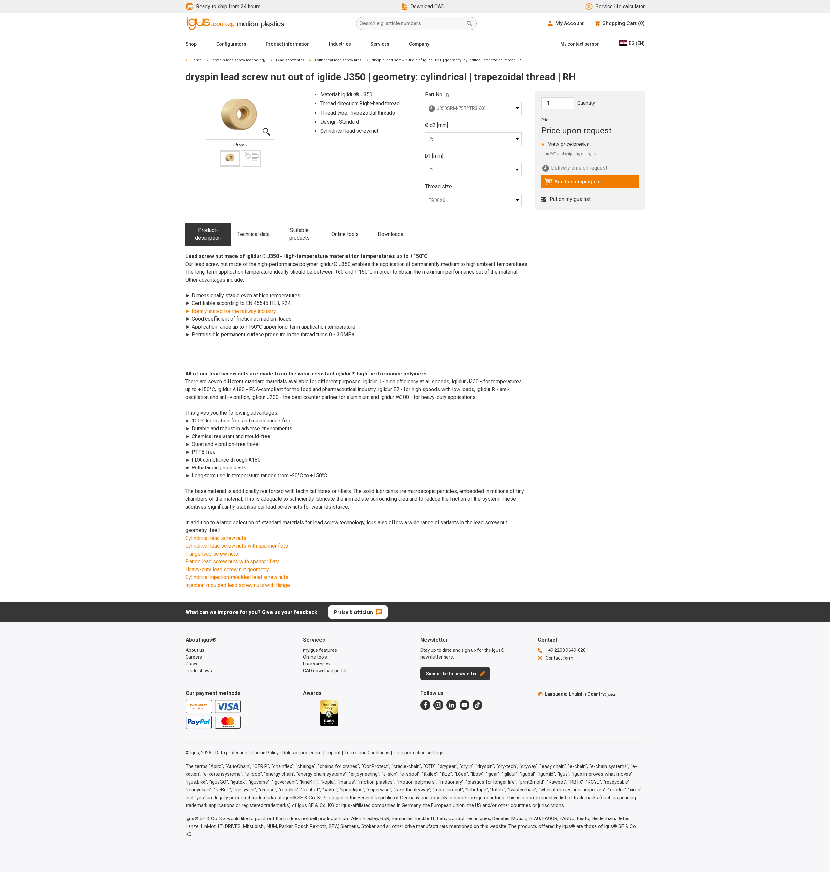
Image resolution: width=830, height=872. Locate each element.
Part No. (434, 94)
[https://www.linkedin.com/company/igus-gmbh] (451, 705)
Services (379, 44)
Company (419, 44)
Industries (340, 44)
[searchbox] (411, 23)
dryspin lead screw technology (238, 60)
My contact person (580, 44)
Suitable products (299, 234)
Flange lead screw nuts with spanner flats (232, 561)
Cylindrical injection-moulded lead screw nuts (236, 577)
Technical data (253, 234)
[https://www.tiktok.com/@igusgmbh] (477, 705)
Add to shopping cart (573, 183)
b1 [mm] (434, 156)
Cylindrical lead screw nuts (338, 60)
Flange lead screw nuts (211, 554)
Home (196, 60)
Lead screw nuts (290, 60)
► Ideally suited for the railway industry (230, 311)
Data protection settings (418, 752)
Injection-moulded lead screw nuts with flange (237, 585)
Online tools (345, 234)
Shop (191, 44)
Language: (564, 693)
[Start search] (469, 23)
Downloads (390, 234)
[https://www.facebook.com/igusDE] (425, 705)
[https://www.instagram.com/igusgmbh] (438, 705)
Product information (287, 44)
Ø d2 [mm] (436, 125)
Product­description (208, 234)
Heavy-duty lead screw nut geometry (227, 569)
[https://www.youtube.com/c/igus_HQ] (464, 705)
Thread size (438, 186)
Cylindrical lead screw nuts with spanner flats (236, 546)
